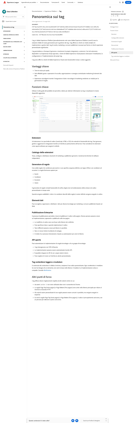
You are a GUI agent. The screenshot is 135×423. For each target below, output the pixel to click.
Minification (47, 270)
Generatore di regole (116, 41)
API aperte (114, 52)
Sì (113, 15)
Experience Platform (51, 11)
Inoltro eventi (7, 47)
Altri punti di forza (114, 60)
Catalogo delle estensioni (117, 38)
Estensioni (6, 54)
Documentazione (37, 11)
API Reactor (6, 61)
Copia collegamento (124, 19)
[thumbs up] (72, 420)
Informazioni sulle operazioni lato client (12, 42)
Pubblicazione (7, 38)
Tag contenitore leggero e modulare (120, 56)
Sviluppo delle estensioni (10, 58)
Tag (60, 11)
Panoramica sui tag (8, 27)
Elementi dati (114, 45)
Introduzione (6, 31)
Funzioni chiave (114, 30)
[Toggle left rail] (25, 7)
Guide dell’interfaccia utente (11, 35)
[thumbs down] (76, 420)
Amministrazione (7, 50)
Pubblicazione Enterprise (117, 49)
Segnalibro (114, 19)
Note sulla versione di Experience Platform (14, 69)
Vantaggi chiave (114, 27)
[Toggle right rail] (110, 7)
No (117, 15)
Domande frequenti (8, 65)
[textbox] (13, 16)
